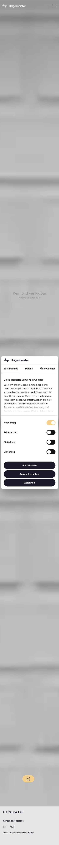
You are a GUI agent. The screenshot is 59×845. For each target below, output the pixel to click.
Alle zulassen (29, 465)
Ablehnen (29, 482)
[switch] (50, 432)
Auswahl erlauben (29, 474)
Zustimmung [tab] (11, 368)
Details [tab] (29, 368)
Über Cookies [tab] (47, 368)
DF (5, 827)
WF (12, 827)
